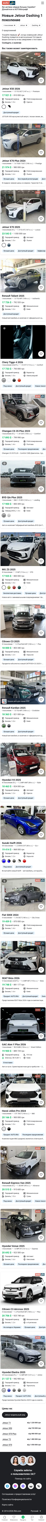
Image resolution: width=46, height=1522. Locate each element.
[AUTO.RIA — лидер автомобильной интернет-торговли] (8, 3)
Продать (23, 1520)
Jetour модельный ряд (15, 1415)
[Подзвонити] (39, 1486)
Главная (5, 1520)
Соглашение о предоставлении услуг (19, 1494)
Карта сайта (7, 1505)
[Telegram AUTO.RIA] (7, 1486)
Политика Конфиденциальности (17, 1499)
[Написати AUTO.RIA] (31, 1486)
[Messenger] (15, 1486)
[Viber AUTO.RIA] (23, 1486)
